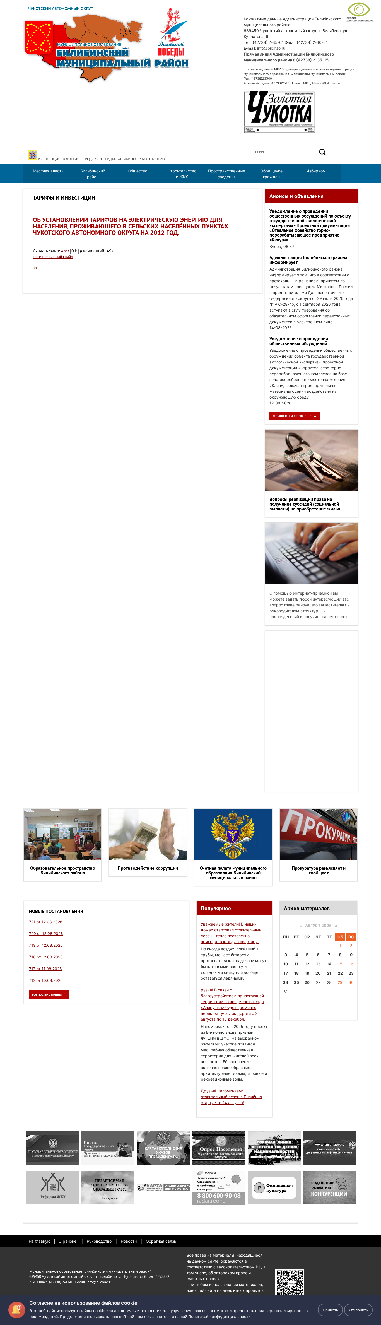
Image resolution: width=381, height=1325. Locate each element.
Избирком (316, 170)
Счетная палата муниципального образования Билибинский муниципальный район (233, 873)
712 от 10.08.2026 (46, 980)
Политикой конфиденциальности (219, 1316)
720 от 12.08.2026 (46, 933)
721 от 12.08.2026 (45, 921)
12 (307, 964)
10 (285, 964)
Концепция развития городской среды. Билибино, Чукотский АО (101, 159)
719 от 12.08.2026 (46, 945)
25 (296, 982)
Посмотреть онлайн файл (53, 256)
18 (296, 973)
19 (307, 973)
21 (329, 973)
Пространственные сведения (226, 173)
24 (285, 982)
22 (340, 973)
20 (318, 973)
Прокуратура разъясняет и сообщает (319, 870)
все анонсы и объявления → (294, 415)
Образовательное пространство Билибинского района (62, 870)
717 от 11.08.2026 (45, 968)
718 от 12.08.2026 (46, 957)
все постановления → (49, 994)
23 (351, 973)
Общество (137, 170)
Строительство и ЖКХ (182, 173)
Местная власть (48, 170)
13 (318, 964)
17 (286, 973)
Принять (330, 1310)
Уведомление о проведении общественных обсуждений (298, 341)
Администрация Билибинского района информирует (308, 259)
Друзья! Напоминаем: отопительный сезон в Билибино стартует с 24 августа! (231, 1096)
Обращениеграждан (271, 173)
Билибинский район (92, 173)
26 (307, 982)
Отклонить (358, 1310)
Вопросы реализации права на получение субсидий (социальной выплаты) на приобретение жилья (304, 504)
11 (296, 964)
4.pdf (65, 251)
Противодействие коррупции (148, 868)
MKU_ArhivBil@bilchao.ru (321, 83)
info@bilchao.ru (271, 48)
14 (329, 964)
